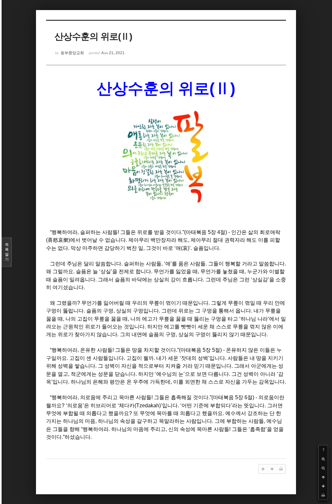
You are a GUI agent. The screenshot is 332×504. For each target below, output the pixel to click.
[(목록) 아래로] (323, 486)
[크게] (323, 458)
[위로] (323, 477)
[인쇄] (323, 495)
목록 (7, 252)
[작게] (323, 468)
